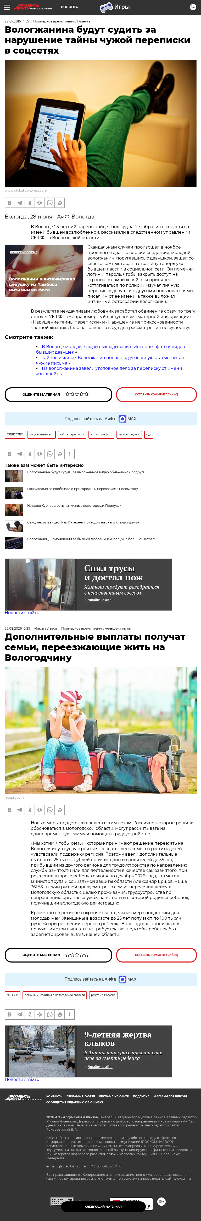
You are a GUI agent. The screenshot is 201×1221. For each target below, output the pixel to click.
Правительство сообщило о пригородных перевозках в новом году (82, 489)
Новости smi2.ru (22, 612)
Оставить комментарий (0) (156, 394)
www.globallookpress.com (26, 190)
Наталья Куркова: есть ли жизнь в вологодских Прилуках (74, 506)
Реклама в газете (80, 1096)
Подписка (141, 1096)
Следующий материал (103, 1206)
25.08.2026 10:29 (17, 628)
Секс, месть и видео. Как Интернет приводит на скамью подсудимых (83, 522)
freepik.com (14, 797)
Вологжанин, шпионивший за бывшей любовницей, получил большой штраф (91, 539)
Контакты (54, 1096)
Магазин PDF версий (170, 1096)
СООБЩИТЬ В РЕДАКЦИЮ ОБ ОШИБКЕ (74, 1102)
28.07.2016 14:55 (17, 21)
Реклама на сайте (114, 1096)
